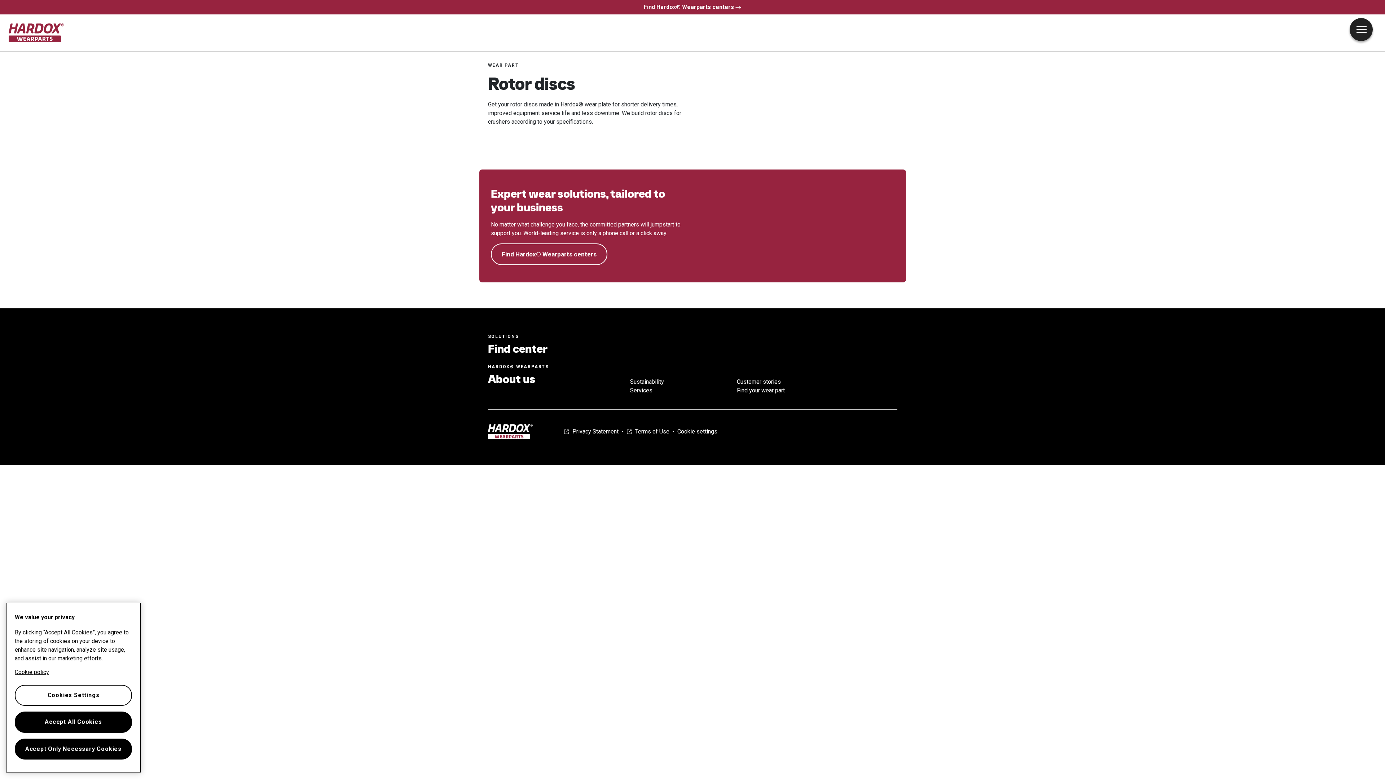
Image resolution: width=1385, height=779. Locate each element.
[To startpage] (37, 32)
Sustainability (647, 381)
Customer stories (759, 381)
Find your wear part (761, 390)
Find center (518, 349)
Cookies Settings (74, 695)
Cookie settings (697, 431)
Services (641, 390)
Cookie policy (32, 672)
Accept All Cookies (73, 721)
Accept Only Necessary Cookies (73, 748)
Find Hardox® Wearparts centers (689, 7)
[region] (73, 687)
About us (511, 379)
